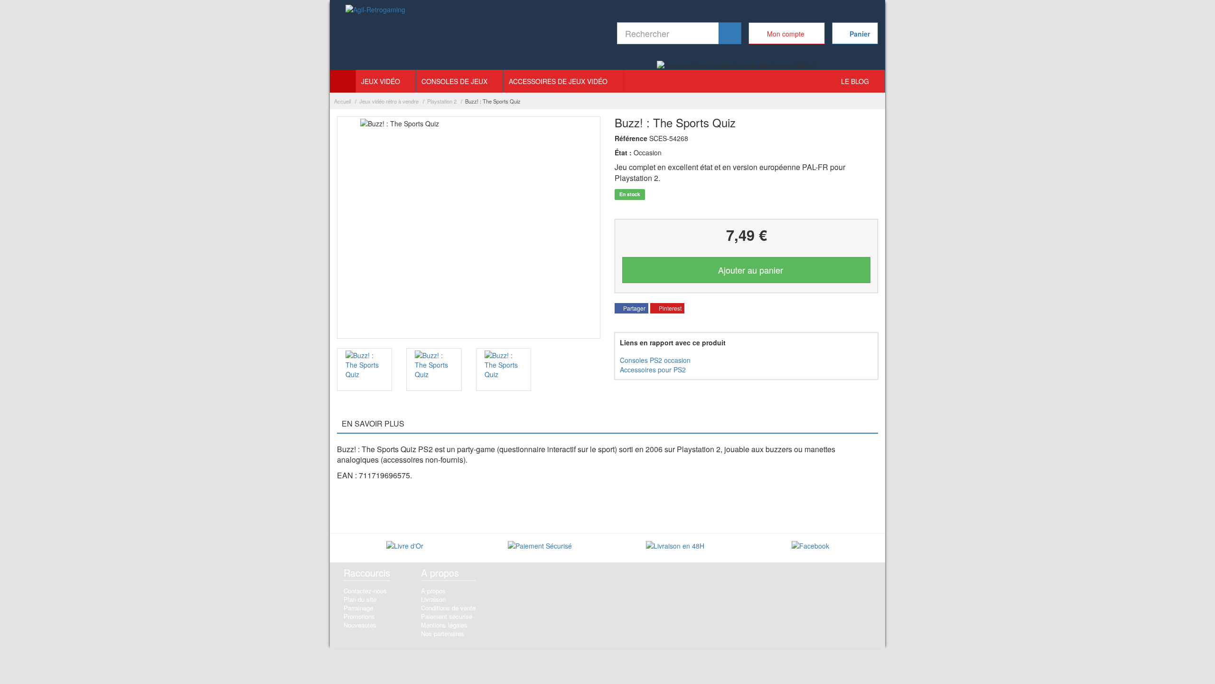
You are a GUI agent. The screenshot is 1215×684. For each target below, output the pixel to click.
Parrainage (358, 607)
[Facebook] (810, 547)
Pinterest (669, 308)
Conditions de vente (448, 607)
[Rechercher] (730, 33)
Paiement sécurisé (446, 616)
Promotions (359, 616)
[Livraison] (675, 547)
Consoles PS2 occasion (655, 360)
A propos (433, 590)
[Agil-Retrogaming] (376, 35)
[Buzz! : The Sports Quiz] (364, 369)
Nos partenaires (442, 633)
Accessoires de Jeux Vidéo (558, 81)
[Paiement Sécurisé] (540, 547)
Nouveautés (360, 624)
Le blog (855, 81)
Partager (633, 308)
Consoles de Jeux (454, 81)
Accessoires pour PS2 (653, 369)
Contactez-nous (365, 590)
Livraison (433, 599)
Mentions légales (444, 624)
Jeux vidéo (380, 81)
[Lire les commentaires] (404, 547)
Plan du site (360, 599)
